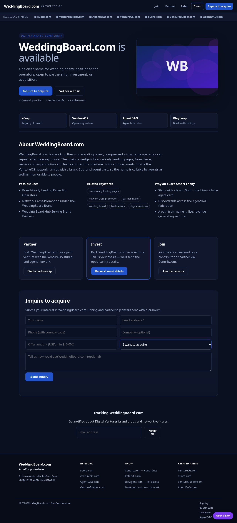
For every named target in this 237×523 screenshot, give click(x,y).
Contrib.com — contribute (141, 470)
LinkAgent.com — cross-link (142, 487)
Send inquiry (39, 376)
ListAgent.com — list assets (142, 481)
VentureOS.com (89, 476)
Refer (184, 6)
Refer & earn (133, 476)
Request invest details (109, 271)
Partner (170, 6)
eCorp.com (86, 470)
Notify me (152, 432)
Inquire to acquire (219, 6)
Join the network (173, 271)
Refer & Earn (223, 515)
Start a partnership (39, 271)
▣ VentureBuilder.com (68, 16)
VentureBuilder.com (92, 487)
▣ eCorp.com (40, 16)
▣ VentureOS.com (126, 16)
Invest (198, 6)
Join (156, 6)
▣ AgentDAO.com (99, 16)
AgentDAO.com (89, 481)
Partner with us (69, 91)
